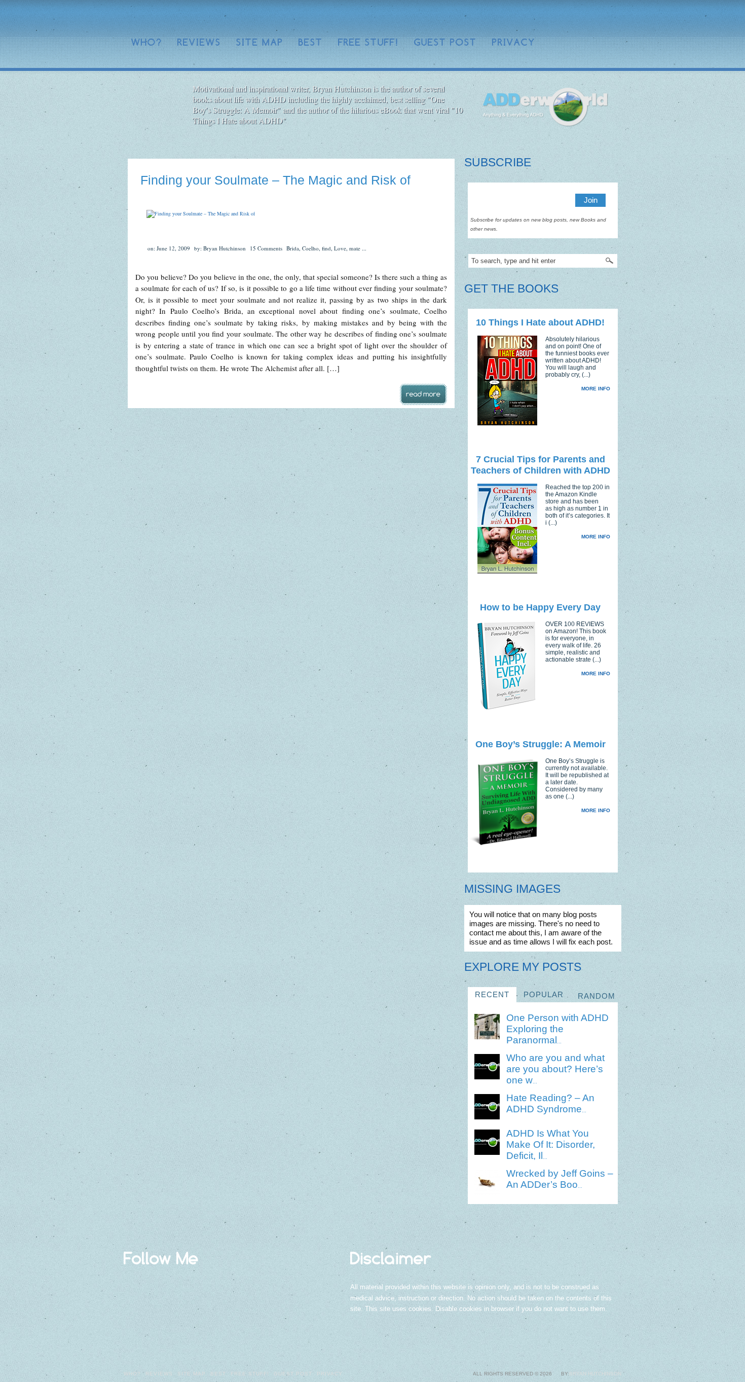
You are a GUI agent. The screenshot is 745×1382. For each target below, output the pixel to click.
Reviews (199, 42)
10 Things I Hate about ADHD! (540, 322)
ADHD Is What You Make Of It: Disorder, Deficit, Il (550, 1144)
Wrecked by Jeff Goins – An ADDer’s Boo (559, 1179)
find (326, 248)
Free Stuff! (368, 42)
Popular (544, 994)
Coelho (310, 248)
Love (340, 248)
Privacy (513, 42)
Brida (292, 248)
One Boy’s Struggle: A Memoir (540, 744)
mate (354, 248)
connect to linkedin (567, 17)
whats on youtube (583, 17)
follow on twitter (550, 17)
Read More (423, 394)
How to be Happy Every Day (540, 607)
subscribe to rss (615, 17)
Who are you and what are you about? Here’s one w (555, 1068)
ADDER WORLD (200, 18)
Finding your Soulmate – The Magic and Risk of (275, 180)
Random (596, 996)
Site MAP (259, 42)
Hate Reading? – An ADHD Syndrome (550, 1103)
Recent (492, 994)
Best (311, 42)
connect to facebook (534, 17)
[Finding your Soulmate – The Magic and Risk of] (200, 213)
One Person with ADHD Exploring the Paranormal (557, 1028)
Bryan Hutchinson (595, 1373)
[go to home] (545, 107)
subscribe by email (599, 17)
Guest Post (445, 42)
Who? (146, 42)
